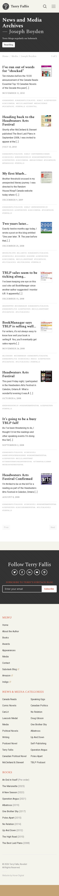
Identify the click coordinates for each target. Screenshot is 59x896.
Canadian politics (39, 705)
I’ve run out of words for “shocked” (18, 69)
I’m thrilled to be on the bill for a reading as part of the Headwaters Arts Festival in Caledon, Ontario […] (19, 488)
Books (5, 637)
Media (14, 56)
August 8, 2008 (10, 497)
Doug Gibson (37, 718)
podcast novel (9, 743)
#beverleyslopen (9, 253)
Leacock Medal (10, 718)
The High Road (13, 836)
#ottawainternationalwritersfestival (17, 461)
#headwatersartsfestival (42, 157)
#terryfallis (20, 106)
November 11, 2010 (13, 93)
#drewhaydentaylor (23, 157)
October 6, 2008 (11, 398)
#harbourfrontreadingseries (14, 455)
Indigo (5, 682)
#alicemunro (7, 356)
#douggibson (20, 256)
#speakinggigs (8, 163)
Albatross (35, 730)
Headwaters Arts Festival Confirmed (17, 476)
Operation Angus (39, 749)
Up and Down (37, 737)
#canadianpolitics (9, 309)
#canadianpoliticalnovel (25, 100)
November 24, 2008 (13, 348)
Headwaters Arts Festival (15, 374)
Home (5, 56)
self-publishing (38, 743)
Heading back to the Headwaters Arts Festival (18, 120)
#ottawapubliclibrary (42, 461)
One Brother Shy (39, 724)
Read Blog (8, 45)
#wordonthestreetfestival (12, 465)
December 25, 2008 (13, 246)
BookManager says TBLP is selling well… (19, 324)
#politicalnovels (9, 262)
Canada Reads (9, 699)
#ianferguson (7, 210)
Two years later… (15, 223)
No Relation (36, 712)
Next (53, 527)
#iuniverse (31, 256)
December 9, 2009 (12, 200)
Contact (6, 663)
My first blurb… (14, 173)
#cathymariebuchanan (40, 154)
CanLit (5, 712)
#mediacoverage (40, 103)
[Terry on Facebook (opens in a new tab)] (22, 572)
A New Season (13, 792)
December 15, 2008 (13, 298)
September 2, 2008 (13, 445)
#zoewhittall (31, 106)
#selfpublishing (23, 262)
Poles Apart (37, 756)
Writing (5, 737)
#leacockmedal (8, 103)
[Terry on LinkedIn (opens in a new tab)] (29, 572)
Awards (6, 644)
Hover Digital (18, 875)
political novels (10, 730)
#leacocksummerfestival (26, 507)
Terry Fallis (7, 749)
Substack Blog (9, 669)
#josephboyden (50, 100)
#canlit (40, 100)
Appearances (8, 650)
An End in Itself (15, 779)
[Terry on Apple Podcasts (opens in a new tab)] (44, 572)
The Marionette (13, 786)
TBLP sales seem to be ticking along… (19, 274)
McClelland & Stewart (13, 762)
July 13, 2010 (9, 147)
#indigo (34, 359)
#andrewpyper (7, 306)
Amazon (6, 675)
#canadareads (8, 100)
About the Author (10, 631)
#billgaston (22, 253)
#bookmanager (21, 306)
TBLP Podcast (38, 762)
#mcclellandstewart (24, 103)
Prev (6, 527)
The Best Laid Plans (16, 843)
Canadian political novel (14, 756)
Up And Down (12, 830)
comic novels (9, 705)
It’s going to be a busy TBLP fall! (19, 420)
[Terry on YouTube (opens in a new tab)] (37, 572)
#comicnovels (8, 157)
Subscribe (49, 588)
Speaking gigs (38, 699)
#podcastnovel (8, 106)
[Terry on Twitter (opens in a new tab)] (14, 572)
